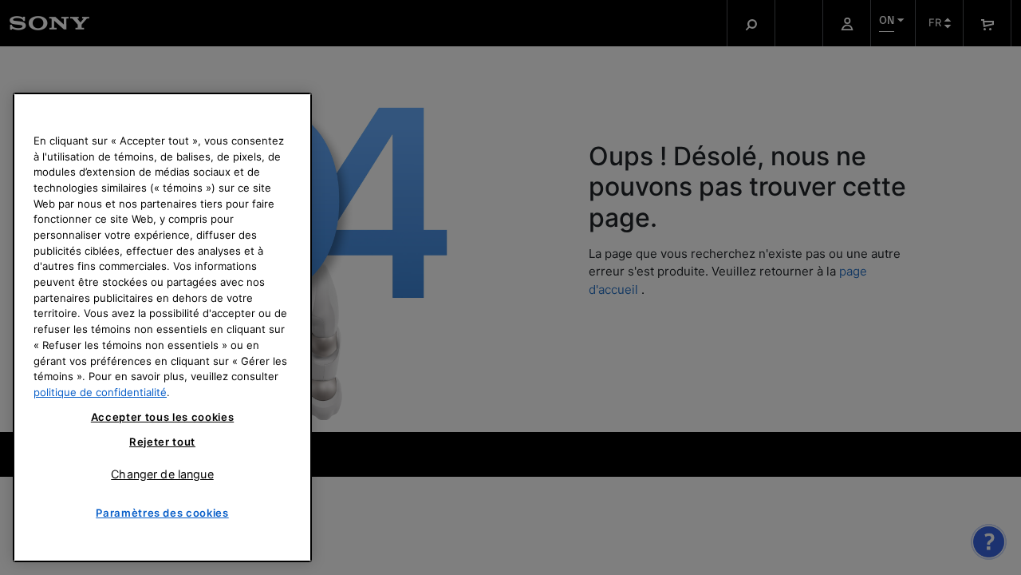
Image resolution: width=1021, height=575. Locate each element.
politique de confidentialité (100, 392)
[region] (162, 327)
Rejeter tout (162, 441)
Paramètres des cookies (162, 512)
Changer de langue (162, 473)
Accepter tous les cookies (162, 417)
